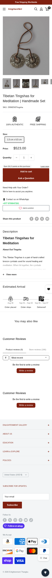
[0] (47, 9)
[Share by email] (47, 219)
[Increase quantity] (31, 158)
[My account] (41, 9)
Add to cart (26, 171)
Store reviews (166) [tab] (37, 349)
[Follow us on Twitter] (10, 520)
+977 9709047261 (11, 203)
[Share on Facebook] (31, 219)
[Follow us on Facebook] (5, 520)
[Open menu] (4, 9)
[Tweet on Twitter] (42, 219)
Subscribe (12, 505)
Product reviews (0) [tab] (14, 349)
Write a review (26, 370)
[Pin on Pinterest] (37, 219)
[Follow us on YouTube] (26, 520)
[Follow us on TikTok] (31, 520)
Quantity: (7, 157)
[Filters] (6, 357)
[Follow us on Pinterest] (20, 520)
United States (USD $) (13, 475)
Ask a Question (26, 178)
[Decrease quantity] (16, 158)
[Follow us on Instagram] (15, 520)
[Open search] (35, 9)
